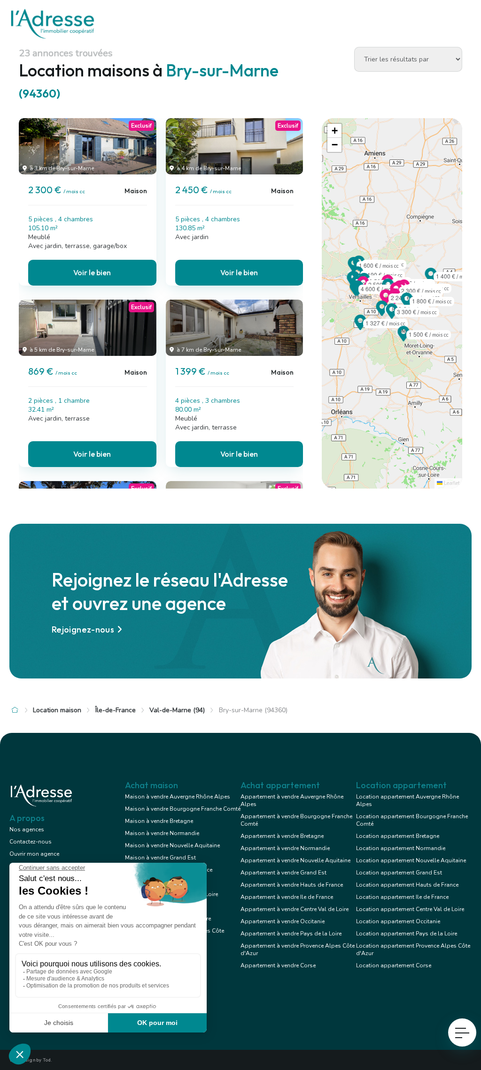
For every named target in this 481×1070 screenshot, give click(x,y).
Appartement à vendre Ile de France (286, 897)
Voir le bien (92, 272)
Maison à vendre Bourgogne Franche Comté (182, 809)
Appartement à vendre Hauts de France (291, 885)
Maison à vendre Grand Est (160, 857)
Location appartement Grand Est (399, 872)
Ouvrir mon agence (34, 854)
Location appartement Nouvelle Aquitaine (411, 860)
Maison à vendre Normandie (162, 833)
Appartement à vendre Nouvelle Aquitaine (295, 860)
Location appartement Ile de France (402, 897)
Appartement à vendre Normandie (285, 848)
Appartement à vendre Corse (278, 965)
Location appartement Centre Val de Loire (410, 909)
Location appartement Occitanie (398, 921)
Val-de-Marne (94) (177, 710)
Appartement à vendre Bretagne (282, 836)
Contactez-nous (30, 841)
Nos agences (26, 829)
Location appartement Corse (393, 965)
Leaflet (451, 483)
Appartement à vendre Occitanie (282, 921)
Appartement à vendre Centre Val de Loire (294, 909)
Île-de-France (115, 710)
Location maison (57, 710)
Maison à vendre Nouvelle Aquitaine (172, 845)
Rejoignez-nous (83, 629)
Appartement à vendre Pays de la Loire (290, 933)
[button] (392, 316)
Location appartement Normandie (400, 848)
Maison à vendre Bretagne (159, 821)
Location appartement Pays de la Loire (406, 933)
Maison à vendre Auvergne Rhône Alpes (177, 796)
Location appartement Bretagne (397, 836)
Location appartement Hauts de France (407, 885)
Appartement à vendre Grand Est (283, 872)
